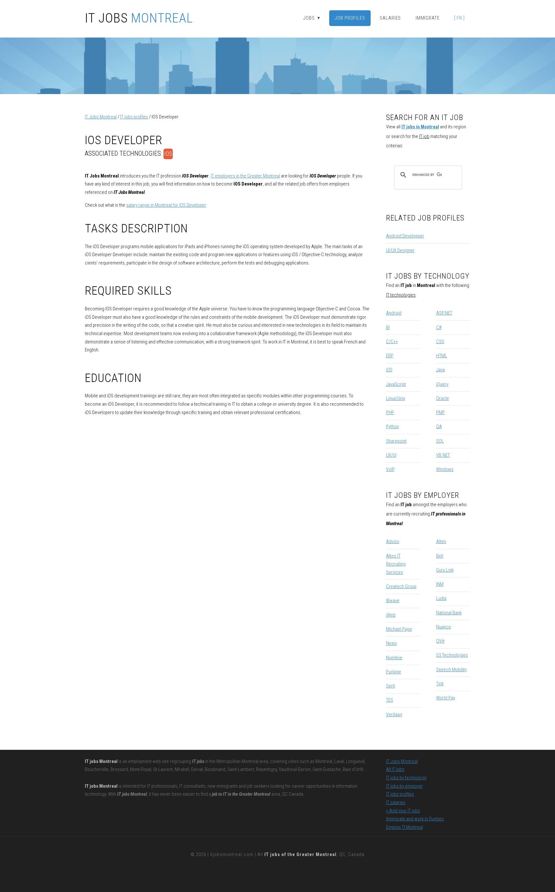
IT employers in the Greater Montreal (245, 176)
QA (439, 426)
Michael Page (399, 629)
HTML (441, 356)
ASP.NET (444, 313)
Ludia (441, 598)
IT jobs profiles (134, 117)
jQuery (442, 384)
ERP (389, 356)
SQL (440, 441)
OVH (440, 641)
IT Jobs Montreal (101, 117)
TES (389, 700)
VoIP (390, 469)
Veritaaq (394, 714)
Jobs (312, 18)
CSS (440, 341)
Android (393, 313)
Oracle (442, 398)
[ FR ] (459, 18)
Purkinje (393, 672)
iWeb (391, 615)
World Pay (445, 698)
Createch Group (401, 586)
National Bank (449, 613)
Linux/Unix (395, 398)
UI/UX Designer (400, 250)
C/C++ (392, 341)
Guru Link (445, 570)
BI (388, 327)
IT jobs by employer (322, 32)
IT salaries (395, 802)
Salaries (390, 18)
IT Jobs (139, 18)
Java (440, 370)
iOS (168, 153)
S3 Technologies (452, 655)
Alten (441, 541)
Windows (445, 469)
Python (392, 426)
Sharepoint (396, 441)
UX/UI (391, 455)
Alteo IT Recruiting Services (396, 564)
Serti (390, 686)
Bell (439, 556)
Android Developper (405, 236)
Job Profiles (350, 18)
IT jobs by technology (406, 778)
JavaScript (396, 384)
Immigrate (428, 18)
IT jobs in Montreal (420, 127)
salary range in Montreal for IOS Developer (166, 205)
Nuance (443, 627)
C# (439, 327)
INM (440, 584)
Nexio (391, 643)
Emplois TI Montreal (404, 827)
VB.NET (443, 455)
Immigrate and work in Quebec (415, 819)
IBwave (393, 600)
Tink (440, 684)
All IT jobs (395, 769)
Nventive (394, 658)
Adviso (392, 541)
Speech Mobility (451, 669)
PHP (390, 412)
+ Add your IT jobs (403, 811)
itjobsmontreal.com (231, 854)
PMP (440, 412)
